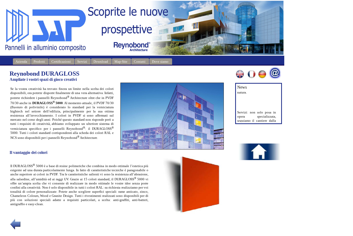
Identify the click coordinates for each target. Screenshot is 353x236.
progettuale (253, 116)
